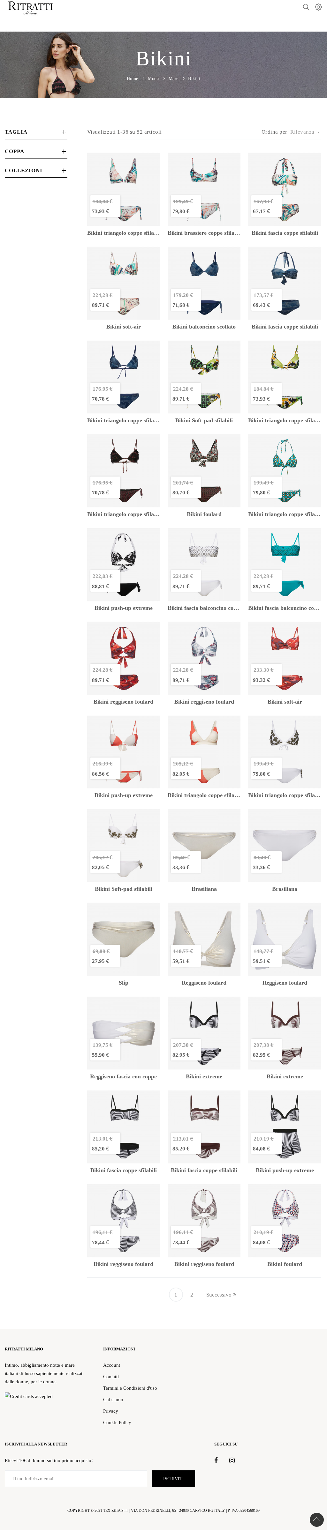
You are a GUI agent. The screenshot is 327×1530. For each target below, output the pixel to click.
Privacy (110, 1411)
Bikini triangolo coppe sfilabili (123, 233)
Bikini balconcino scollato (204, 327)
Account (111, 1365)
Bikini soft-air (123, 327)
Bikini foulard (204, 514)
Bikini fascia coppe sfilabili (285, 233)
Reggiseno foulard (204, 983)
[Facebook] (216, 1461)
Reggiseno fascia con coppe (123, 1077)
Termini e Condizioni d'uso (130, 1388)
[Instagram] (232, 1461)
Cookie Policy (117, 1422)
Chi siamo (113, 1399)
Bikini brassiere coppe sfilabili (204, 233)
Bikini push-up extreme (124, 608)
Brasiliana (204, 889)
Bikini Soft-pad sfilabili (204, 421)
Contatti (111, 1376)
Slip (123, 983)
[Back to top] (317, 1520)
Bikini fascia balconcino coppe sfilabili (204, 608)
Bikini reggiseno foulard (123, 702)
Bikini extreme (204, 1077)
